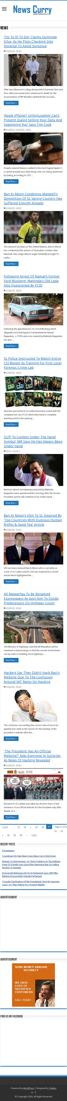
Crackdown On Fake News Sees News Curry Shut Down (29, 856)
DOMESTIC (10, 51)
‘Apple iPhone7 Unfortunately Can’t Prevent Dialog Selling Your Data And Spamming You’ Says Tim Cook (33, 120)
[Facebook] (35, 1092)
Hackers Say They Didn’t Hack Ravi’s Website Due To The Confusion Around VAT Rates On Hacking (32, 677)
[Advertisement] (33, 925)
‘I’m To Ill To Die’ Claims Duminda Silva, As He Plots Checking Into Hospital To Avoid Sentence (30, 41)
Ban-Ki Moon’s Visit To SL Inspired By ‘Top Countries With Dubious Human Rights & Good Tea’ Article (33, 520)
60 (21, 835)
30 (43, 827)
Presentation (8, 850)
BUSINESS (10, 130)
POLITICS (16, 451)
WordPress (28, 1088)
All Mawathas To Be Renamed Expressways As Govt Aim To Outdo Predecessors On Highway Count (31, 598)
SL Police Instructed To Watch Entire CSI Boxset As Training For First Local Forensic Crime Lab (33, 363)
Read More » (11, 103)
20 (25, 827)
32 (55, 831)
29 (36, 827)
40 (8, 835)
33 (62, 831)
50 (14, 835)
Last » (34, 835)
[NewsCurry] (33, 10)
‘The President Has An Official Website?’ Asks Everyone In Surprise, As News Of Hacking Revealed (32, 755)
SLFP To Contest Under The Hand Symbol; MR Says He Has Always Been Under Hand (33, 441)
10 (18, 827)
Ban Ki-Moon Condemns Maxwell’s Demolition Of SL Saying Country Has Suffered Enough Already (33, 198)
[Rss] (32, 1092)
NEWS (18, 51)
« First (5, 827)
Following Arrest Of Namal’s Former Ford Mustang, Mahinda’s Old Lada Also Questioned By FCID (32, 280)
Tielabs (52, 1088)
